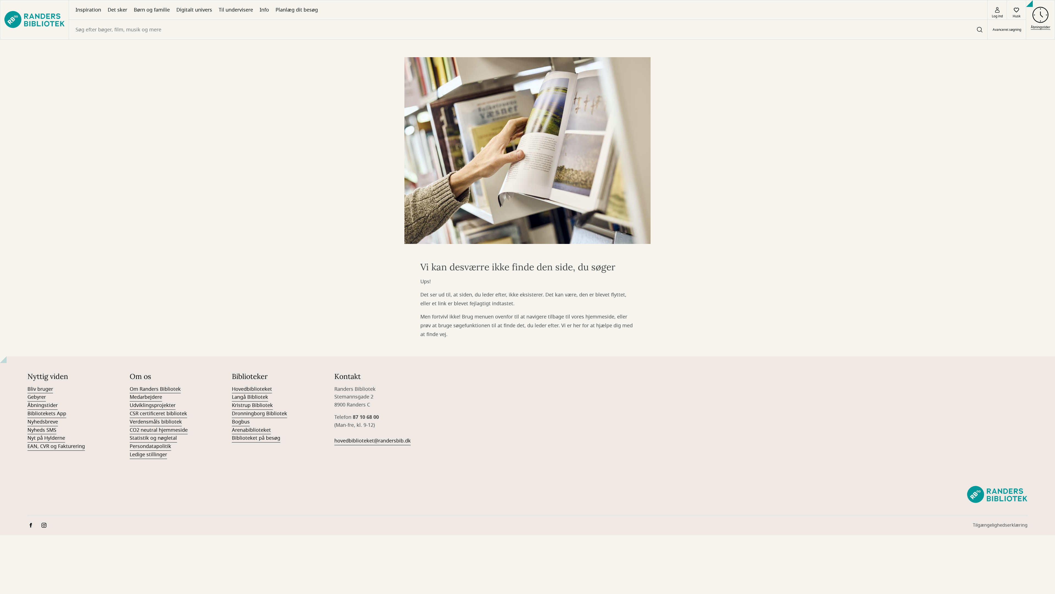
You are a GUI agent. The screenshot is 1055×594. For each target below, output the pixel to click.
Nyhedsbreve (42, 421)
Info (264, 9)
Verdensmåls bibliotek (156, 421)
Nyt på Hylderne (46, 438)
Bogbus (241, 421)
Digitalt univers (194, 9)
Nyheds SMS (41, 430)
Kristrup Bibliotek (252, 405)
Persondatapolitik (150, 446)
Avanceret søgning (1007, 29)
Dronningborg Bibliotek (259, 413)
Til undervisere (236, 9)
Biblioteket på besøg (256, 438)
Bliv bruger (40, 389)
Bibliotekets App (46, 413)
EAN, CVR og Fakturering (56, 446)
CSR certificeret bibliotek (158, 413)
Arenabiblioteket (251, 430)
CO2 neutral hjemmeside (159, 430)
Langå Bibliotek (250, 397)
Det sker (117, 9)
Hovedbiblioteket (252, 389)
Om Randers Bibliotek (155, 389)
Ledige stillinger (148, 454)
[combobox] (528, 29)
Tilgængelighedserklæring (1000, 525)
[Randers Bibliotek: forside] (34, 19)
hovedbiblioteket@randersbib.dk (372, 440)
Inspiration (88, 9)
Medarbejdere (146, 397)
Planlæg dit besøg (297, 9)
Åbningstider (42, 405)
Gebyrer (36, 397)
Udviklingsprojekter (153, 405)
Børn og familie (152, 9)
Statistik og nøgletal (153, 438)
